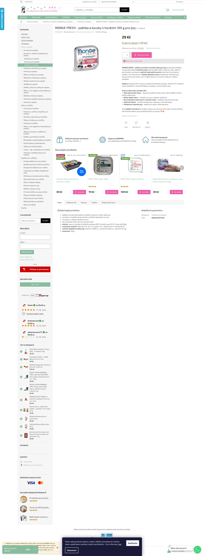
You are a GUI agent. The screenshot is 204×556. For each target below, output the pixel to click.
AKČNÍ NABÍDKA (27, 41)
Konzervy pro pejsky (31, 62)
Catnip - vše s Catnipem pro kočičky (37, 150)
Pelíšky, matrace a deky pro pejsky (36, 87)
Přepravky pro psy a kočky (33, 198)
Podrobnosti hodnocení (85, 32)
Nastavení (71, 550)
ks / (35, 284)
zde (119, 544)
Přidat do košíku (143, 55)
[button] (197, 549)
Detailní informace (129, 116)
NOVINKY (24, 34)
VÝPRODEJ (25, 44)
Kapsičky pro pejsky (31, 59)
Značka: (101, 32)
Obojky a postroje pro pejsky (34, 81)
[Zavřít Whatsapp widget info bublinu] (169, 546)
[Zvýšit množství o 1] (130, 53)
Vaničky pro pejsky (31, 65)
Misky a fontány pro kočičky (34, 120)
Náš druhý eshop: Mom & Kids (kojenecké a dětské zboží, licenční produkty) (102, 529)
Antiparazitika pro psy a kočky (35, 161)
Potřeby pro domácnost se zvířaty (36, 176)
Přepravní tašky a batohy (33, 195)
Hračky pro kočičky (31, 123)
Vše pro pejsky (26, 47)
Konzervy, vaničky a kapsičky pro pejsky (36, 54)
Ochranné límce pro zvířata (34, 179)
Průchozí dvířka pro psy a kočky (35, 192)
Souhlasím (132, 543)
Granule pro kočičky (31, 108)
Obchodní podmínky (109, 2)
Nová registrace (26, 257)
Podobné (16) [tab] (71, 202)
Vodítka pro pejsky (30, 84)
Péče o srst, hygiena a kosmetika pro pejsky (37, 92)
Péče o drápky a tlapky (32, 182)
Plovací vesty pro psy (31, 185)
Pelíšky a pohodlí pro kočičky (34, 137)
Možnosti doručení (153, 48)
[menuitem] (23, 17)
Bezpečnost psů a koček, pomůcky (36, 164)
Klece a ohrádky (30, 205)
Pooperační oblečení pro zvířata (36, 167)
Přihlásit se (27, 252)
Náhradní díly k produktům (33, 201)
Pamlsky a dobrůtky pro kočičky (35, 117)
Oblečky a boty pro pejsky (33, 96)
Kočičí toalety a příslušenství (34, 143)
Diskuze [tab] (84, 202)
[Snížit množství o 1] (130, 56)
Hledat (124, 10)
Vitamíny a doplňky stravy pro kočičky (35, 154)
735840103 (28, 462)
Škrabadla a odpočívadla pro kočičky (37, 140)
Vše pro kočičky (27, 105)
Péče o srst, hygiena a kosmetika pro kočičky (37, 127)
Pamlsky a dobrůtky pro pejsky (35, 68)
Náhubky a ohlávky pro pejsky (35, 78)
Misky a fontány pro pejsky (34, 75)
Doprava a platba (89, 2)
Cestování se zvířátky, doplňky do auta (36, 172)
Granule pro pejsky (31, 50)
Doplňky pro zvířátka (29, 158)
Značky (24, 208)
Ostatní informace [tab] (108, 202)
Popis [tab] (60, 202)
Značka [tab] (94, 202)
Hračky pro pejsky (30, 71)
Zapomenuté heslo (27, 260)
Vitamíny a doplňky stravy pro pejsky (37, 99)
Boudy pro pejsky (30, 102)
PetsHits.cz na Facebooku (33, 465)
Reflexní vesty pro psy (32, 189)
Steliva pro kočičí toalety (33, 146)
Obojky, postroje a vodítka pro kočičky (35, 133)
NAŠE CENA (25, 37)
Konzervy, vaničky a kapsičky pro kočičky (36, 113)
